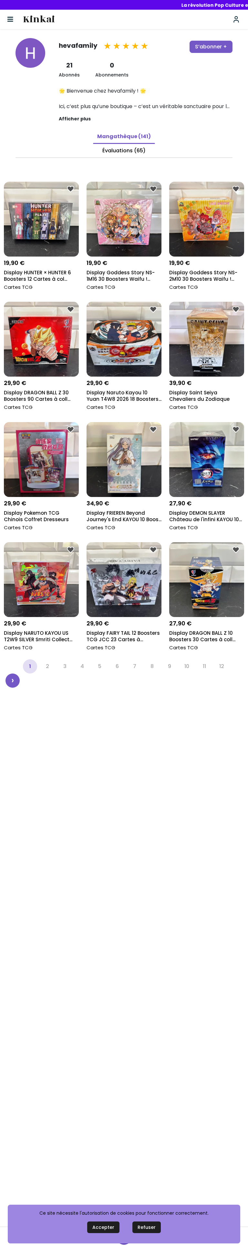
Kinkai (39, 19)
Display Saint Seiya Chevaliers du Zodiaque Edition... (199, 396)
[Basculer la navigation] (10, 19)
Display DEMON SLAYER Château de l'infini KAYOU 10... (205, 516)
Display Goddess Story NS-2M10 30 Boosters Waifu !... (203, 275)
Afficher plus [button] (75, 119)
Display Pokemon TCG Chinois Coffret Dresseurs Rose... (36, 517)
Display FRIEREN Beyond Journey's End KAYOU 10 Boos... (124, 516)
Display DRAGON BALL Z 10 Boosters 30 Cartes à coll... (202, 636)
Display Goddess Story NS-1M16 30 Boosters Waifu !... (121, 275)
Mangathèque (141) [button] (124, 136)
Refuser (147, 1227)
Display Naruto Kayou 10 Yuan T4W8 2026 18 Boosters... (124, 396)
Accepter (103, 1227)
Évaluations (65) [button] (124, 150)
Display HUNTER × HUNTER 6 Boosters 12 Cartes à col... (37, 275)
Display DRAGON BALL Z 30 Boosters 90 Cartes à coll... (37, 396)
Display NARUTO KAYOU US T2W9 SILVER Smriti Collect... (38, 636)
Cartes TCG (18, 287)
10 (186, 666)
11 (204, 666)
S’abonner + (211, 46)
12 (221, 666)
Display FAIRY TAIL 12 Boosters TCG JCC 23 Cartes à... (123, 636)
